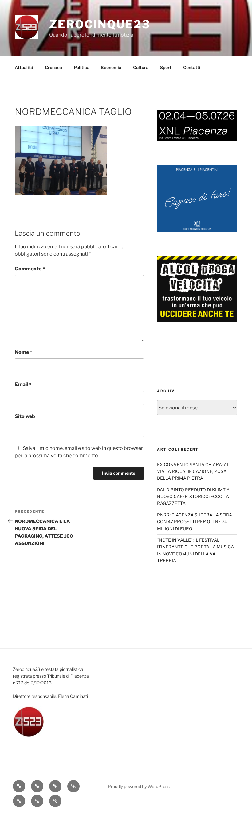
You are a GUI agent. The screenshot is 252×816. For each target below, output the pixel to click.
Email (23, 384)
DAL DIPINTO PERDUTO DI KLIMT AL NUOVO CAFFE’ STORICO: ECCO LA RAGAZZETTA (194, 496)
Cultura (140, 67)
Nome (23, 352)
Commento (30, 269)
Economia (111, 67)
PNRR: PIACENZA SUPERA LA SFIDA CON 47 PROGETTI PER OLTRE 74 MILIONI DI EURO (194, 521)
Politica (81, 67)
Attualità (24, 67)
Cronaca (53, 67)
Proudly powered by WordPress (139, 786)
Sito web (25, 416)
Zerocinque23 (99, 24)
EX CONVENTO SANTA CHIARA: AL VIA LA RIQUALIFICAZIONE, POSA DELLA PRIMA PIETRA (193, 471)
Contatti (191, 67)
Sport (165, 67)
